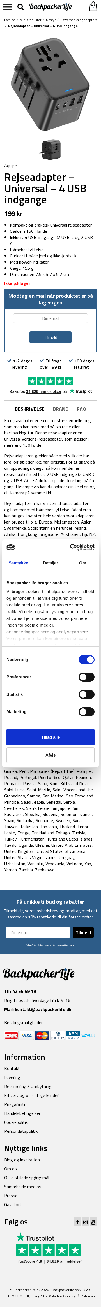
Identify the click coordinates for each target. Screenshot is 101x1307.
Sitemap (88, 1296)
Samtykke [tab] (18, 563)
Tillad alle (50, 737)
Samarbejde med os (22, 1186)
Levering (12, 1077)
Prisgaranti (14, 1104)
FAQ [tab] (81, 409)
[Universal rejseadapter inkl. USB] (50, 83)
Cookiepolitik (16, 1122)
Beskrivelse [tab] (30, 409)
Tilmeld (83, 932)
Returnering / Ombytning (28, 1086)
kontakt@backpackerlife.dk (43, 1009)
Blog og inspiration (22, 1159)
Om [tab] (82, 563)
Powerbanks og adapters (78, 19)
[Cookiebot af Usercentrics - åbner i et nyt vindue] (71, 547)
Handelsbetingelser (22, 1113)
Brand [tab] (60, 409)
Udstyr (51, 19)
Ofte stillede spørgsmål (26, 1177)
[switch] (87, 677)
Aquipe (10, 165)
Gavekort (13, 1204)
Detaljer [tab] (50, 563)
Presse (10, 1195)
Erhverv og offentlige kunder (31, 1095)
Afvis (50, 755)
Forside (9, 19)
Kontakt (12, 1068)
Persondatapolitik (21, 1131)
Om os (10, 1168)
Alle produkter (30, 19)
